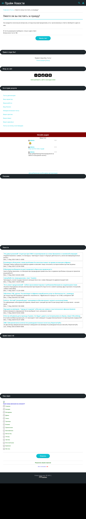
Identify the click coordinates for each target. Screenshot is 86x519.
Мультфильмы (9, 430)
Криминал (8, 445)
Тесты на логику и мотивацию (13, 126)
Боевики (7, 424)
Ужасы (7, 418)
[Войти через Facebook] (43, 75)
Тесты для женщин (9, 95)
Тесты (12, 10)
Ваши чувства (8, 114)
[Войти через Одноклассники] (50, 75)
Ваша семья (7, 118)
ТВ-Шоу (7, 436)
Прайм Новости (15, 3)
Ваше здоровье (8, 122)
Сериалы (7, 406)
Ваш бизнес (7, 107)
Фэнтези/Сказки (9, 442)
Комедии (7, 409)
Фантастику (8, 433)
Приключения (9, 427)
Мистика (7, 448)
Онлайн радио (43, 135)
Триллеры (8, 421)
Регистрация (40, 60)
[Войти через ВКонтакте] (39, 75)
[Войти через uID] (35, 75)
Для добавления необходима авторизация (43, 173)
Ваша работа (7, 103)
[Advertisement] (43, 196)
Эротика (7, 439)
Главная (6, 10)
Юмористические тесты (11, 111)
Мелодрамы (8, 412)
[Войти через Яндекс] (46, 75)
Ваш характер (8, 99)
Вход (48, 60)
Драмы (7, 415)
